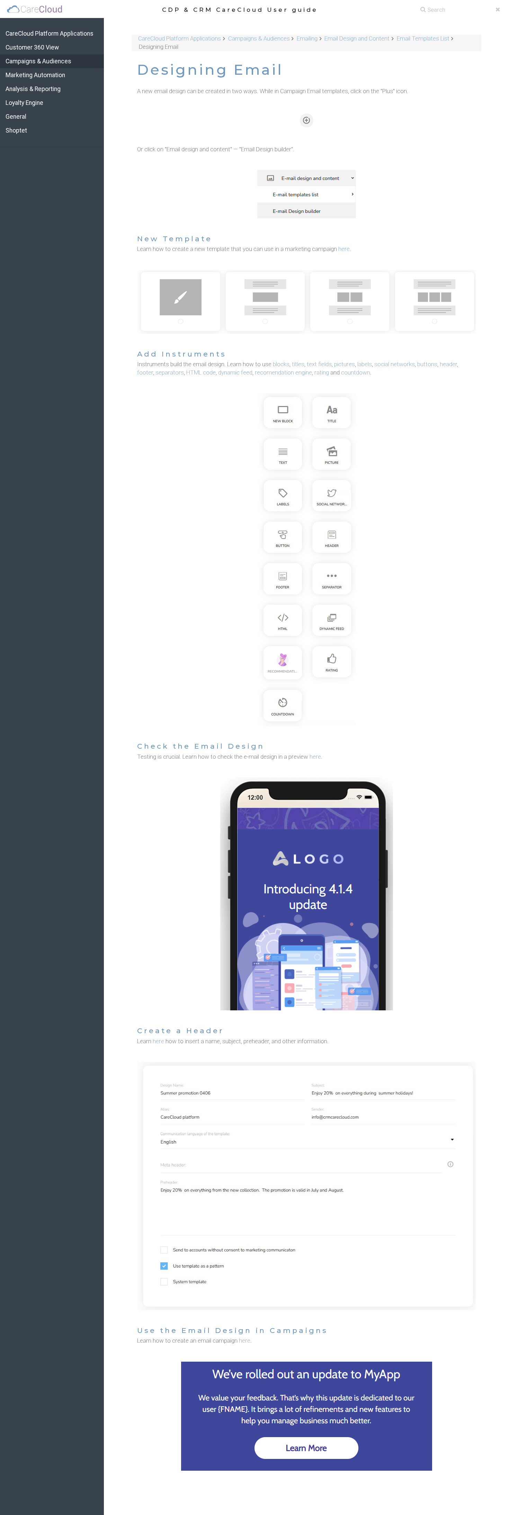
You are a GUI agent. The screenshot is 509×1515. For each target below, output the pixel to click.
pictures (344, 364)
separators (169, 372)
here (344, 248)
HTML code (201, 372)
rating (321, 372)
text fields (319, 364)
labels (364, 364)
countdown (355, 372)
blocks (281, 364)
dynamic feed (235, 372)
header (448, 364)
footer (145, 372)
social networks (394, 364)
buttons (427, 364)
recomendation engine (283, 372)
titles (298, 364)
